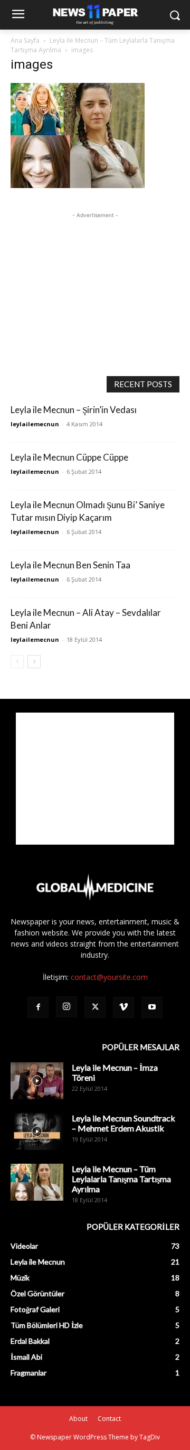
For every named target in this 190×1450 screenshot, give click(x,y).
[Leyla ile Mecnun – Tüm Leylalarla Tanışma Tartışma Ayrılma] (37, 1182)
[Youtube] (152, 1007)
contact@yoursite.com (109, 977)
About (78, 1418)
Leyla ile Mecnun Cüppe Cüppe (69, 457)
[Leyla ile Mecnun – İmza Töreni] (37, 1080)
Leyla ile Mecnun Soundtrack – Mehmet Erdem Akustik (123, 1123)
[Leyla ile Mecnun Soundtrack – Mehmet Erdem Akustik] (37, 1131)
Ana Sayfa (25, 40)
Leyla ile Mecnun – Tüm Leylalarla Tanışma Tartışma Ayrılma (121, 1179)
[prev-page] (17, 661)
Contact (109, 1418)
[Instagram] (66, 1006)
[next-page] (34, 661)
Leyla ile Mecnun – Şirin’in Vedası (74, 409)
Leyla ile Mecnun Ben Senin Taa (70, 564)
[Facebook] (38, 1007)
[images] (78, 185)
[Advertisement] (95, 287)
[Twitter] (95, 1007)
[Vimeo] (123, 1007)
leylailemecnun (35, 424)
